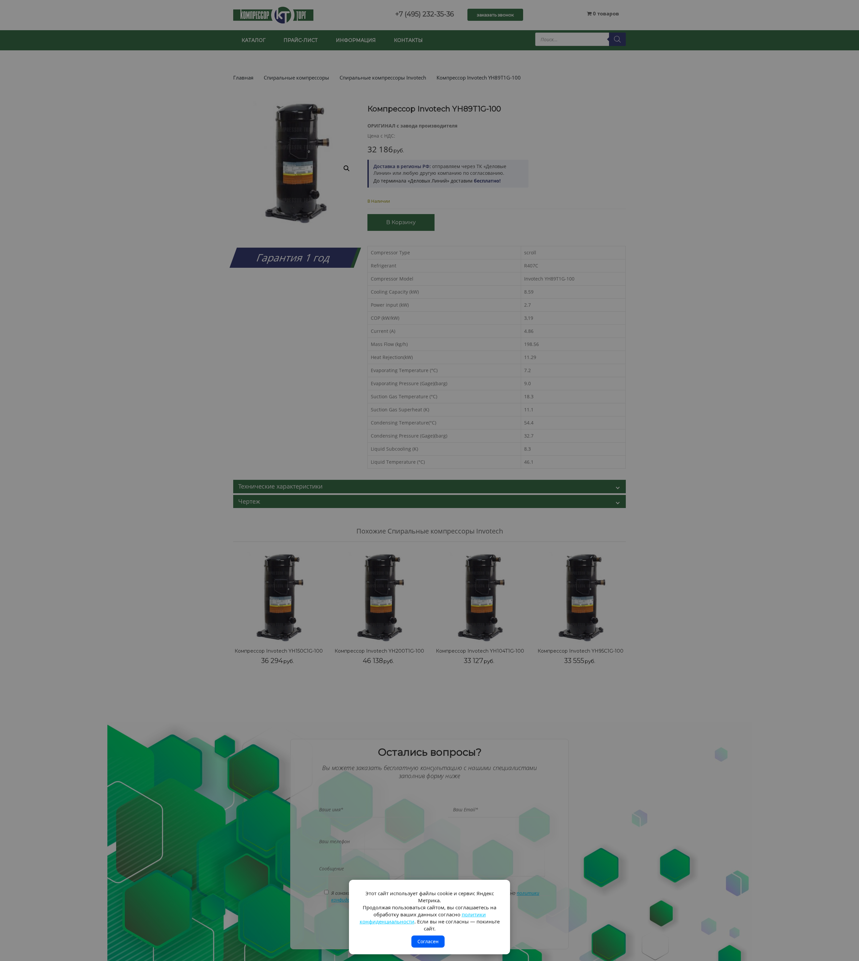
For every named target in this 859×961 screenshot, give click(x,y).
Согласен (428, 941)
